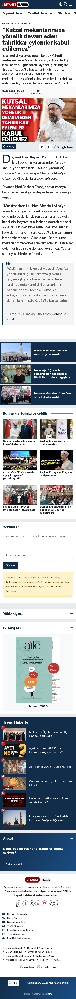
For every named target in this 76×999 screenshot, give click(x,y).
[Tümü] (71, 613)
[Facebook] (25, 903)
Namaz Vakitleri (16, 922)
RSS (14, 982)
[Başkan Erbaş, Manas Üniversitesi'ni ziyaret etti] (20, 494)
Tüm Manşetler (16, 934)
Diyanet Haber (13, 13)
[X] (32, 903)
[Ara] (65, 4)
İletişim (44, 960)
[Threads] (57, 903)
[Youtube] (44, 903)
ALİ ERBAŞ (24, 23)
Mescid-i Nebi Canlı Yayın (20, 960)
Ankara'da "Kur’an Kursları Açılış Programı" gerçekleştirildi (19, 475)
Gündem (63, 13)
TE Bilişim (47, 994)
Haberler (7, 23)
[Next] (19, 903)
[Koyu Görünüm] (60, 4)
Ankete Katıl (13, 864)
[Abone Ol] (64, 147)
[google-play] (46, 967)
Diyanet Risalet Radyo (18, 956)
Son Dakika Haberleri (19, 938)
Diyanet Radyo (14, 952)
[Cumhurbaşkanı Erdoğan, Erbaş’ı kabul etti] (20, 428)
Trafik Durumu (15, 926)
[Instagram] (38, 903)
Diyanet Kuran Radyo (40, 952)
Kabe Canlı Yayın (45, 956)
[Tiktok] (51, 903)
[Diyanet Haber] (15, 4)
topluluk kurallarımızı (35, 577)
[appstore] (27, 967)
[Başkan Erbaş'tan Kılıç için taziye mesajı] (56, 460)
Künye (57, 960)
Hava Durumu (14, 918)
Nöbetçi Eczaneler (17, 914)
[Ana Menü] (70, 4)
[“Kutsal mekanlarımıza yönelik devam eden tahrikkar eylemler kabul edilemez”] (38, 120)
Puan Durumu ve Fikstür (20, 930)
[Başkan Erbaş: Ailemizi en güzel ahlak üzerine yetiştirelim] (56, 494)
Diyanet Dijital (14, 948)
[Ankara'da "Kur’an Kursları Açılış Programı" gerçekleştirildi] (20, 460)
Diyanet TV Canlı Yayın (40, 948)
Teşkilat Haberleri (40, 13)
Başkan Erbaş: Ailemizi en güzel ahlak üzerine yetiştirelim (55, 510)
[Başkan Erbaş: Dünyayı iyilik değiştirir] (56, 428)
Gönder (10, 565)
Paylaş (10, 146)
